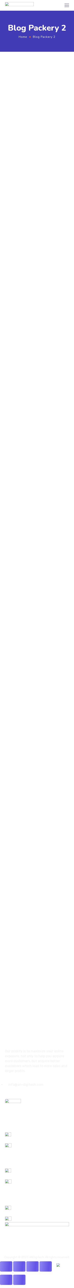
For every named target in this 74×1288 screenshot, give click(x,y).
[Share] (19, 1266)
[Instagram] (20, 1093)
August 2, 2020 (14, 158)
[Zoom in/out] (45, 1266)
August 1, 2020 (14, 438)
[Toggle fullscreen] (32, 1266)
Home (23, 37)
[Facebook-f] (6, 1093)
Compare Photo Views (30, 310)
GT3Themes (18, 951)
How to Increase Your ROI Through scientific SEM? (34, 167)
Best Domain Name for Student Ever (31, 693)
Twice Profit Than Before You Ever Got (33, 447)
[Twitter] (13, 1093)
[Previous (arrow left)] (6, 1280)
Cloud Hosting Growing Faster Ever (31, 593)
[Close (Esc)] (6, 1266)
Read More (11, 197)
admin (30, 158)
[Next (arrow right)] (19, 1280)
